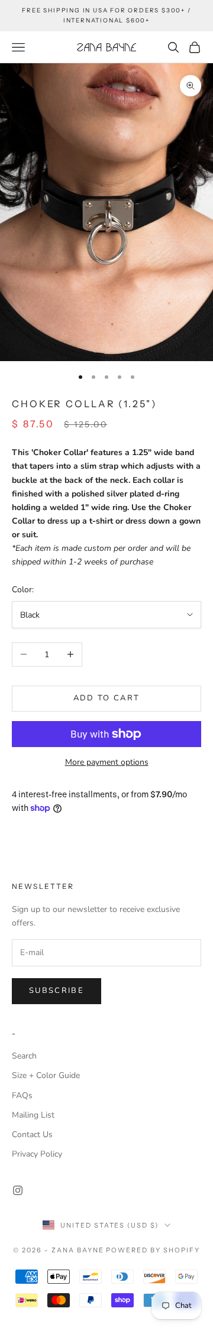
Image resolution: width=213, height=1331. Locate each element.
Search (24, 1055)
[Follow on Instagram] (18, 1190)
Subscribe (56, 990)
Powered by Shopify (153, 1250)
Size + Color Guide (46, 1075)
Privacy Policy (37, 1154)
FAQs (22, 1095)
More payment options (107, 762)
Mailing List (33, 1115)
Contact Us (32, 1134)
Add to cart (106, 698)
